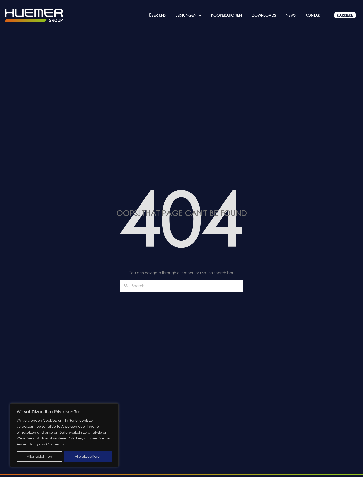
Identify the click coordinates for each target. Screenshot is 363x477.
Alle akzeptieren (88, 456)
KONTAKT (313, 15)
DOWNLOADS (264, 15)
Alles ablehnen (39, 456)
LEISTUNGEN (186, 15)
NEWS (291, 15)
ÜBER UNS (157, 15)
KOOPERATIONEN (226, 15)
